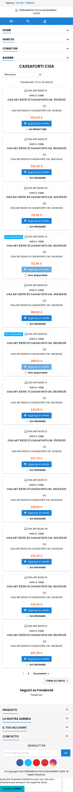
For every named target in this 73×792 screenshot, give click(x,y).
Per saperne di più (36, 782)
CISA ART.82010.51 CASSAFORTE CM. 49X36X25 (36, 343)
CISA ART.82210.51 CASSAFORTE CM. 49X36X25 (36, 635)
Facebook (36, 695)
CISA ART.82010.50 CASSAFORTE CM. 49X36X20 (36, 294)
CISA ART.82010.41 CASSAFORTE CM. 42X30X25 (36, 245)
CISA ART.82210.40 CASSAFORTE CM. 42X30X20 (36, 538)
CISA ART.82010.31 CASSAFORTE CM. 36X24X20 (36, 148)
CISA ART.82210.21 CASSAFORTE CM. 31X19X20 (37, 440)
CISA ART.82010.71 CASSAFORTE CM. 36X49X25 (36, 391)
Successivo (41, 673)
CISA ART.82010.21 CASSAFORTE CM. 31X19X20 (36, 99)
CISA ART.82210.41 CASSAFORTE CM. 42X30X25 (36, 586)
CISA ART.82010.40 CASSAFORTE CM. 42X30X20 (36, 197)
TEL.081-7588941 (25, 2)
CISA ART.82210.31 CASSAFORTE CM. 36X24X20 (36, 489)
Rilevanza (23, 75)
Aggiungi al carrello (36, 123)
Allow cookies (12, 788)
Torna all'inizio (57, 680)
